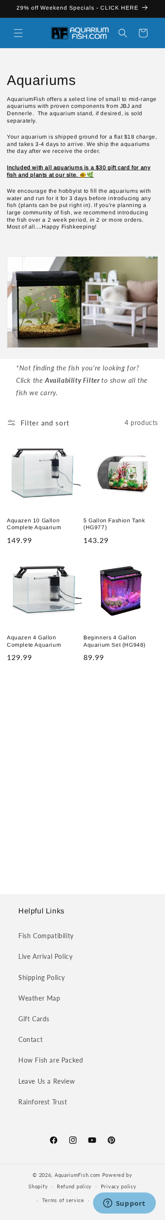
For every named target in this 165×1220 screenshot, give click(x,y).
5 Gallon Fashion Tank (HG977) (114, 524)
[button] (18, 33)
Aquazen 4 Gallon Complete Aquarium (34, 641)
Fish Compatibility (46, 936)
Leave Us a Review (46, 1081)
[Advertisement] (82, 777)
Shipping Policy (41, 977)
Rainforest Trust (42, 1102)
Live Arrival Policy (45, 956)
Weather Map (39, 998)
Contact (30, 1039)
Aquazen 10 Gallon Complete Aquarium (34, 524)
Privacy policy (119, 1186)
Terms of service (63, 1200)
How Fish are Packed (50, 1060)
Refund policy (74, 1186)
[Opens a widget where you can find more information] (124, 1203)
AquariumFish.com (77, 1175)
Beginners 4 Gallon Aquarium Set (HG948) (114, 641)
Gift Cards (34, 1019)
